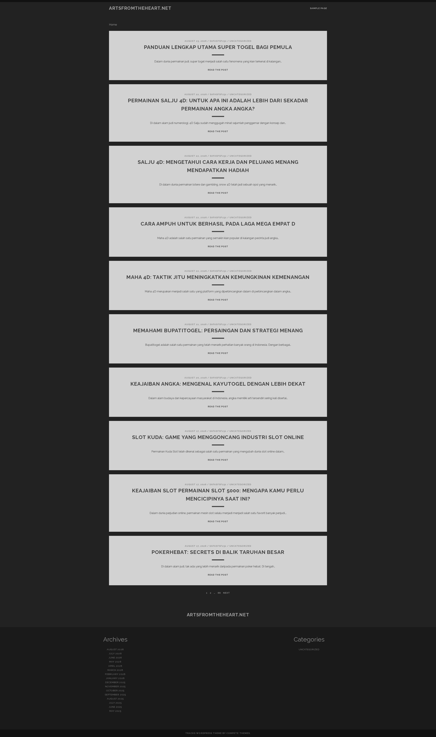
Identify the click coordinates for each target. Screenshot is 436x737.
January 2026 (115, 678)
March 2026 (115, 670)
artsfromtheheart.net (140, 8)
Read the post (218, 70)
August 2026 (115, 649)
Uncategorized (241, 41)
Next (226, 593)
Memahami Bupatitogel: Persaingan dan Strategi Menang (218, 330)
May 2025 (115, 711)
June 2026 (115, 657)
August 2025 (115, 698)
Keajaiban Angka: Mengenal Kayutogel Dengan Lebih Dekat (218, 384)
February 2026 (115, 674)
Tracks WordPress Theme (203, 733)
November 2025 (115, 686)
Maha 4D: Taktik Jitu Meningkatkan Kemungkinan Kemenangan (217, 277)
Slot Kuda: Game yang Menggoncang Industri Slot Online (218, 437)
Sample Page (318, 8)
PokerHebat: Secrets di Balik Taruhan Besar (218, 552)
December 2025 (115, 682)
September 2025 (115, 694)
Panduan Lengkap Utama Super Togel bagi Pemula (218, 47)
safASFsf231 (218, 41)
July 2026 (115, 653)
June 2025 (115, 707)
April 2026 (115, 666)
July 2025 (115, 703)
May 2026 (115, 661)
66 (219, 593)
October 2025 (115, 690)
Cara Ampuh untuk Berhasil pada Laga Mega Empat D (218, 224)
